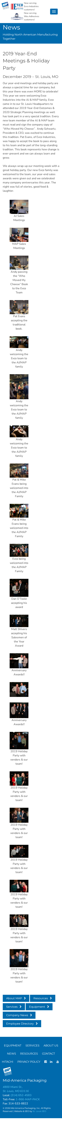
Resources (40, 998)
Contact (48, 1053)
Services (12, 1006)
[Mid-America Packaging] (5, 6)
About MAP (14, 998)
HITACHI (7, 1061)
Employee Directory (20, 1023)
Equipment (37, 1006)
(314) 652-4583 (21, 1095)
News (11, 1053)
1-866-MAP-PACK (28, 1099)
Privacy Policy (28, 1061)
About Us (51, 1045)
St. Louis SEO (39, 1111)
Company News (17, 1015)
